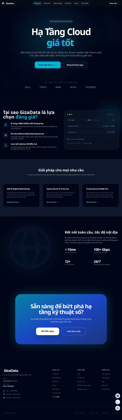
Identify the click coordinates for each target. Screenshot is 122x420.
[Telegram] (117, 408)
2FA (103, 381)
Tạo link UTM (106, 374)
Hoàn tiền (93, 413)
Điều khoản (80, 413)
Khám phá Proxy (12, 202)
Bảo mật (105, 413)
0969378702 (14, 391)
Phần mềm (84, 3)
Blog (78, 374)
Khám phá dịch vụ (46, 65)
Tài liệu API (80, 378)
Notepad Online (82, 389)
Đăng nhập (113, 3)
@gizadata (16, 394)
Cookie (116, 413)
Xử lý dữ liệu (106, 389)
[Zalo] (117, 402)
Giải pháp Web (91, 202)
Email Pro (68, 3)
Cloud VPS (47, 3)
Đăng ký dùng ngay (75, 65)
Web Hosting (57, 3)
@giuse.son (17, 398)
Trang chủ (37, 3)
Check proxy (106, 378)
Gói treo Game (51, 202)
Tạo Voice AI (81, 381)
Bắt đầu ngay (47, 331)
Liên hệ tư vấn (74, 331)
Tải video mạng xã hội (84, 385)
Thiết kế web (56, 393)
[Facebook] (117, 395)
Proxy (76, 3)
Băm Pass (105, 385)
